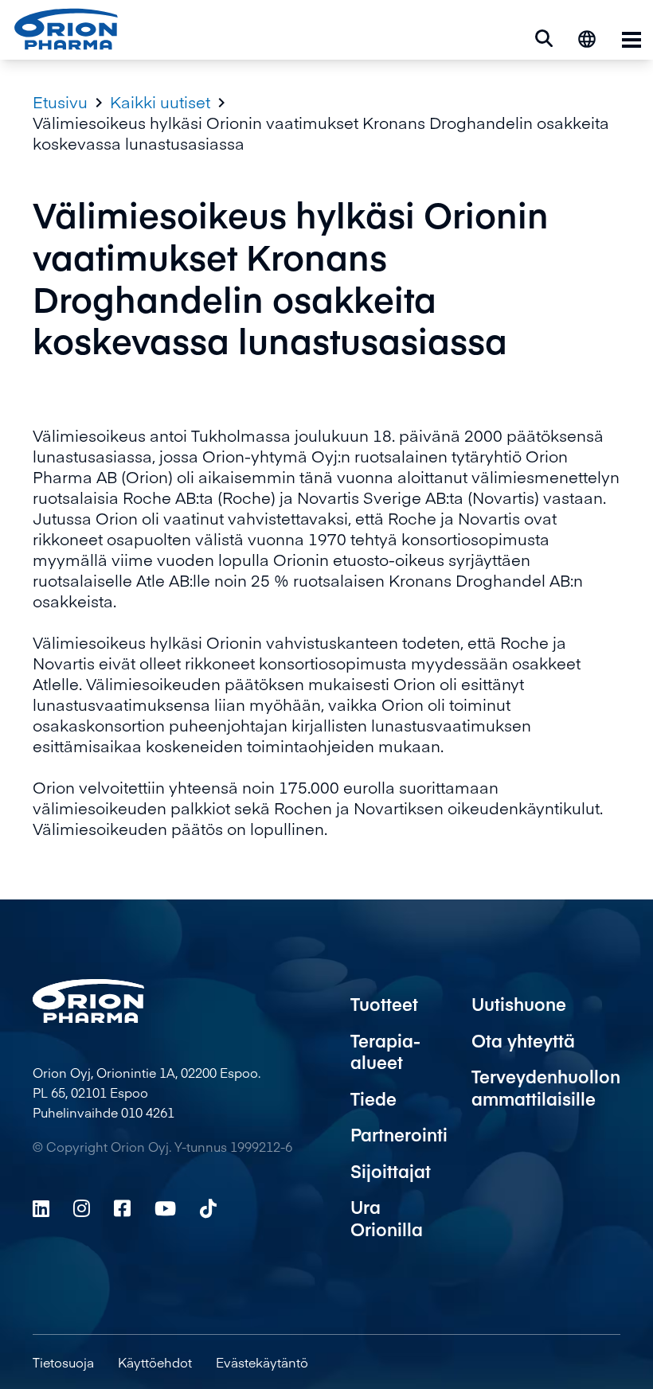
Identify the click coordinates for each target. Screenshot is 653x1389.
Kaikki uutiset (160, 102)
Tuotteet (384, 1004)
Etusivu (60, 102)
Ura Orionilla (386, 1218)
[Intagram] (81, 1208)
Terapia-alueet (385, 1051)
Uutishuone (518, 1004)
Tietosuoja (63, 1362)
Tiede (373, 1098)
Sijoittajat (390, 1171)
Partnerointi (399, 1134)
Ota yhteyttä (523, 1040)
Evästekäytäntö (262, 1362)
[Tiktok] (208, 1208)
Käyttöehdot (155, 1362)
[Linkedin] (41, 1208)
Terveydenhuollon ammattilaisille (545, 1087)
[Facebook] (122, 1208)
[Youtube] (165, 1208)
